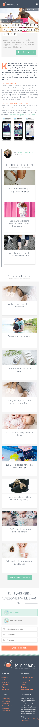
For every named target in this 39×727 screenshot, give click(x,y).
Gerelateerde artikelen (19, 577)
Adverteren (5, 682)
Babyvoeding (25, 680)
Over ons (5, 677)
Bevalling (24, 682)
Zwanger (24, 687)
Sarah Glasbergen (25, 152)
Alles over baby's (27, 677)
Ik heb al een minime (16, 620)
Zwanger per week (27, 689)
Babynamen (6, 701)
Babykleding (17, 21)
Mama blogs (6, 708)
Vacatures (5, 684)
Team (3, 687)
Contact (4, 680)
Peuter (23, 684)
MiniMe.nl (10, 4)
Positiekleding (6, 711)
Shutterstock (34, 9)
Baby (8, 21)
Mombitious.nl (26, 721)
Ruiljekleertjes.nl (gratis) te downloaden (21, 115)
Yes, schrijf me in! (20, 648)
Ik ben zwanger (15, 612)
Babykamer (6, 703)
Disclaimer (5, 689)
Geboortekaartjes (8, 706)
